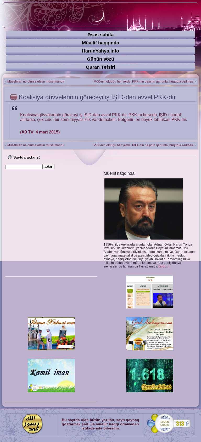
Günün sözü (100, 59)
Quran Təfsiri (100, 67)
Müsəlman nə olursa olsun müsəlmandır (35, 81)
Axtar (48, 166)
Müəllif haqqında (100, 42)
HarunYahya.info (100, 51)
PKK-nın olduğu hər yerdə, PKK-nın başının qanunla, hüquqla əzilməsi (144, 81)
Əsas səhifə (100, 34)
